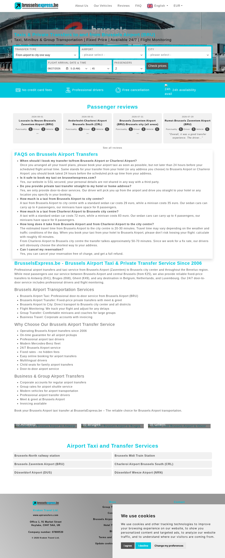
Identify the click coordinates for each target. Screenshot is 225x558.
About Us (81, 5)
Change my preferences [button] (169, 545)
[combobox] (112, 55)
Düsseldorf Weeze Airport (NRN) (139, 472)
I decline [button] (143, 545)
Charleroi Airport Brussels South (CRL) (144, 464)
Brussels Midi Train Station (135, 455)
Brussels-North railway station (37, 455)
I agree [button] (128, 545)
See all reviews (112, 147)
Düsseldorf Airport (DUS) (33, 472)
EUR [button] (177, 5)
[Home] (36, 6)
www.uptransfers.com (45, 515)
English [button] (160, 5)
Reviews (124, 5)
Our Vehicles (103, 5)
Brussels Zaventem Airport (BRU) (39, 464)
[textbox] (110, 55)
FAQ (138, 5)
